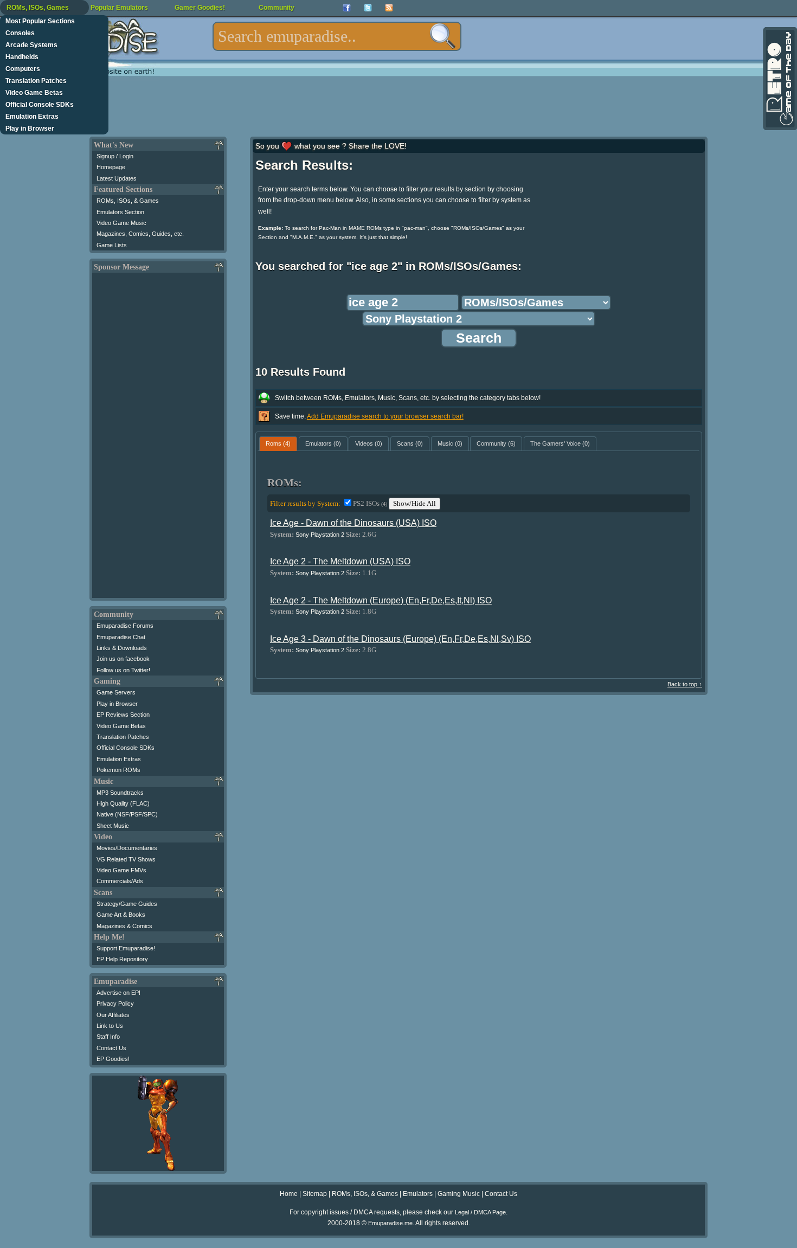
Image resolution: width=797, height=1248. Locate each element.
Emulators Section (120, 212)
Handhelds (21, 57)
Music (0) (450, 443)
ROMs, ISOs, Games (38, 7)
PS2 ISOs (370, 503)
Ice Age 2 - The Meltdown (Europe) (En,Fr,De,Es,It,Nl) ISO (381, 600)
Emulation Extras (32, 116)
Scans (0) (410, 443)
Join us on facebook (123, 658)
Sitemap (315, 1194)
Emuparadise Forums (125, 625)
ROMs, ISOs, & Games (128, 200)
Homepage (111, 167)
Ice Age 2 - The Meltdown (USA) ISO (340, 561)
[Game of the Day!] (779, 78)
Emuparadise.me (390, 1223)
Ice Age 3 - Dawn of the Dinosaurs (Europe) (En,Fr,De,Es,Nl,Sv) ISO (400, 639)
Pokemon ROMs (118, 770)
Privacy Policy (115, 1003)
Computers (22, 69)
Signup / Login (115, 156)
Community (276, 7)
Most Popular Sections (40, 21)
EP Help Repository (122, 959)
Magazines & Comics (124, 926)
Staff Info (108, 1036)
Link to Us (110, 1025)
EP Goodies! (113, 1059)
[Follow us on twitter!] (367, 8)
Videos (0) (368, 443)
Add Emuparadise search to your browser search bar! (385, 416)
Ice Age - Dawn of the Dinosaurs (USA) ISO (353, 522)
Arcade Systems (31, 45)
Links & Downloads (122, 648)
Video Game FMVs (121, 870)
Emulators (418, 1194)
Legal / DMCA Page (480, 1212)
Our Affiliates (113, 1015)
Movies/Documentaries (127, 848)
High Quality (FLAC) (123, 803)
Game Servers (116, 692)
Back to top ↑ (684, 684)
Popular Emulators (119, 7)
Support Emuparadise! (126, 948)
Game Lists (112, 245)
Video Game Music (121, 223)
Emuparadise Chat (121, 637)
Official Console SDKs (39, 104)
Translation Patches (36, 81)
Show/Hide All (414, 503)
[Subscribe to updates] (389, 8)
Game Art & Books (121, 914)
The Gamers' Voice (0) (560, 443)
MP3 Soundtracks (120, 792)
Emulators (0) (323, 443)
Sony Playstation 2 (319, 534)
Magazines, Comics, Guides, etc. (140, 233)
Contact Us (111, 1048)
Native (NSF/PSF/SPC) (127, 814)
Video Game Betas (34, 93)
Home (289, 1194)
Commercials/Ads (120, 881)
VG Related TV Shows (126, 859)
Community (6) (496, 443)
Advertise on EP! (118, 992)
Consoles (20, 33)
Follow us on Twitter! (123, 670)
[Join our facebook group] (346, 8)
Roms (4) (278, 443)
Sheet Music (113, 825)
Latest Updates (117, 178)
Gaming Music (459, 1194)
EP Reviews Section (123, 714)
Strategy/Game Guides (127, 903)
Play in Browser (29, 128)
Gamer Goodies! (200, 7)
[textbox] (337, 36)
